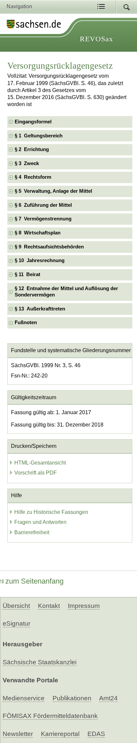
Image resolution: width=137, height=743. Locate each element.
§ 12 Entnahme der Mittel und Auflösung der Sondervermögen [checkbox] (66, 291)
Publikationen (72, 698)
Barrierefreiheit (31, 532)
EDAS (96, 733)
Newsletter (18, 733)
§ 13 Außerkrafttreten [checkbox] (40, 308)
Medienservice (24, 698)
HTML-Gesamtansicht (40, 463)
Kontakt (49, 605)
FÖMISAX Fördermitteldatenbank (50, 715)
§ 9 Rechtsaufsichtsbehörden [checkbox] (49, 246)
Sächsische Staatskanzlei (39, 662)
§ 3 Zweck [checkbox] (27, 163)
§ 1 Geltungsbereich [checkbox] (39, 135)
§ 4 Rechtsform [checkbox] (33, 177)
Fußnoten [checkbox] (26, 322)
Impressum (84, 605)
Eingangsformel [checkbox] (33, 121)
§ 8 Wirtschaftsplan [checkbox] (38, 232)
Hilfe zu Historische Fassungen (51, 512)
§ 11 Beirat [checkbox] (27, 274)
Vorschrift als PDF (35, 473)
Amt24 (108, 698)
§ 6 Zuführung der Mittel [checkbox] (43, 205)
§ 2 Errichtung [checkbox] (32, 149)
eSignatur (16, 623)
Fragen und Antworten (40, 522)
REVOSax (96, 39)
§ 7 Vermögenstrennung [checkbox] (43, 218)
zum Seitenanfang (34, 581)
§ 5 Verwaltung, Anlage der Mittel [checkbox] (53, 191)
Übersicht (16, 605)
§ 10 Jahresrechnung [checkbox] (40, 260)
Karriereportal (60, 733)
